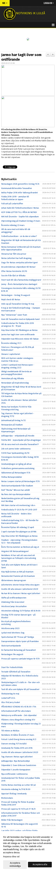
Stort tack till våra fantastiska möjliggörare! (21, 280)
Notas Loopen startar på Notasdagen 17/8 (20, 481)
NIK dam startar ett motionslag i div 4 (18, 505)
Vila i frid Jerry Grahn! (10, 702)
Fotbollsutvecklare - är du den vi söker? (19, 236)
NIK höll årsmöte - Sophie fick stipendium (20, 216)
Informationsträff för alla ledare (16, 711)
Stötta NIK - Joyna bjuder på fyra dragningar (21, 440)
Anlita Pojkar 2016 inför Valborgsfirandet (19, 192)
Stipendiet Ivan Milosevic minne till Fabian (20, 339)
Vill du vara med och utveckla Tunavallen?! (20, 444)
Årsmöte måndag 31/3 (11, 343)
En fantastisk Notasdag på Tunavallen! (18, 650)
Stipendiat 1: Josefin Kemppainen (15, 769)
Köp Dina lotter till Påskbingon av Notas (19, 330)
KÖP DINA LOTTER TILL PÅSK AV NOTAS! (19, 212)
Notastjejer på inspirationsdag (15, 383)
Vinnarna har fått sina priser (13, 254)
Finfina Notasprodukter (11, 477)
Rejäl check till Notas (10, 299)
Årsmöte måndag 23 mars (13, 225)
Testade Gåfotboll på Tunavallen (15, 672)
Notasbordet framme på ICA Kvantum (18, 576)
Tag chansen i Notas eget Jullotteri (17, 756)
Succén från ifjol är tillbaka (13, 275)
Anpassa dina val (11, 856)
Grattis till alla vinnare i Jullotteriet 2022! (19, 752)
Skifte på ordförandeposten (13, 598)
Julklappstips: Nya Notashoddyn (15, 761)
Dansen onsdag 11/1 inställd (13, 743)
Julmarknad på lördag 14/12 (13, 420)
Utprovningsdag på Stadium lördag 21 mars (20, 221)
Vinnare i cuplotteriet (10, 354)
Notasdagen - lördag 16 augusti (15, 295)
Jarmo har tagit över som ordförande (18, 334)
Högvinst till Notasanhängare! (15, 551)
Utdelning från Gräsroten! (12, 602)
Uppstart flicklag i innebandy (14, 793)
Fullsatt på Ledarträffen (12, 203)
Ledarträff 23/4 (8, 698)
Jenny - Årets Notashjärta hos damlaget (19, 284)
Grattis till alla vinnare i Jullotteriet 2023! (19, 589)
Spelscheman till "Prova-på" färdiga (17, 637)
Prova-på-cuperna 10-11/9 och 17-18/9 (18, 809)
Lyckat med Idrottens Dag (12, 633)
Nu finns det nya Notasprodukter (15, 494)
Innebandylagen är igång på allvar (16, 464)
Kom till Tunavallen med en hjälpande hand (20, 319)
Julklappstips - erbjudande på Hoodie (17, 436)
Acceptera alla (40, 864)
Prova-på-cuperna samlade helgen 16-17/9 (20, 659)
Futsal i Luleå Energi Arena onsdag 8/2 (18, 739)
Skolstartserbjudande (11, 646)
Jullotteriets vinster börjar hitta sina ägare (20, 585)
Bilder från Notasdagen (12, 820)
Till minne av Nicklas (10, 730)
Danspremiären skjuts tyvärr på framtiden (20, 641)
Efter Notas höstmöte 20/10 (14, 271)
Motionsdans (7, 798)
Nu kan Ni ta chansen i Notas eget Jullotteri (20, 593)
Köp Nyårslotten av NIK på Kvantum (17, 572)
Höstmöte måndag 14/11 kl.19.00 (15, 789)
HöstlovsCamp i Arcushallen (14, 606)
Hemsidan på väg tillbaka (12, 378)
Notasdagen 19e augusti (12, 654)
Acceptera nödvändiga (15, 864)
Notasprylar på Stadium (12, 425)
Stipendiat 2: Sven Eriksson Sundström (18, 765)
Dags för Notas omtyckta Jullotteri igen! (19, 262)
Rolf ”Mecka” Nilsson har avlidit (15, 490)
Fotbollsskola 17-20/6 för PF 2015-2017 (19, 509)
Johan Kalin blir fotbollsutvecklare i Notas (20, 208)
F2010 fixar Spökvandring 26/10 (15, 453)
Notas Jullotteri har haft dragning (16, 258)
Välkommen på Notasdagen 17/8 (15, 473)
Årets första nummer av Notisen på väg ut (20, 547)
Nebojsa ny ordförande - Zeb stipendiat (19, 715)
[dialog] (28, 851)
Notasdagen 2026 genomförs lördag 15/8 (20, 184)
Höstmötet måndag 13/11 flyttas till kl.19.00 (20, 611)
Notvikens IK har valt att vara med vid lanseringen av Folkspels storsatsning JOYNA (18, 558)
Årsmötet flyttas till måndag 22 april (17, 527)
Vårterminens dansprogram (13, 580)
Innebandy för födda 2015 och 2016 (17, 748)
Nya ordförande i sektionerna (14, 774)
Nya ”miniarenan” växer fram (14, 315)
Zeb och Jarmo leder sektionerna (15, 449)
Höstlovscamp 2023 (10, 628)
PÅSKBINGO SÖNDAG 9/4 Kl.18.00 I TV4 (18, 706)
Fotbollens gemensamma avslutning (18, 468)
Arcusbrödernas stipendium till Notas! (18, 267)
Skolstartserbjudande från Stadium (17, 486)
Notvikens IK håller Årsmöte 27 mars (17, 735)
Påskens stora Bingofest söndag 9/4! (18, 719)
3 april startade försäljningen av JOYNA (18, 531)
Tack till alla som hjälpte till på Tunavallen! (20, 689)
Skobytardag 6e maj (10, 693)
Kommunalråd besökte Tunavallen (16, 188)
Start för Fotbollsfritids (12, 667)
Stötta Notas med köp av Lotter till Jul (18, 785)
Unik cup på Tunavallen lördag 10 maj (17, 304)
